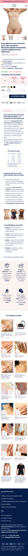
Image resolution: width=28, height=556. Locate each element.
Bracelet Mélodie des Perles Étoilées (6, 397)
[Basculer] (2, 111)
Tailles (3, 90)
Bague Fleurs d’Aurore (6, 458)
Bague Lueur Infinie (19, 356)
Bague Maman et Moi (20, 458)
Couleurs (3, 86)
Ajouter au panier (18, 96)
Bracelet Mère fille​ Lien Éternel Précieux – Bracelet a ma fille (6, 376)
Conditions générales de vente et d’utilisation (13, 501)
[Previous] (3, 21)
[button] (2, 5)
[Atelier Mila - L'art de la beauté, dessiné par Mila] (14, 5)
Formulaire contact (6, 518)
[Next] (24, 21)
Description (7, 111)
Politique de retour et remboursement (12, 496)
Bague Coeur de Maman (21, 417)
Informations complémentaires (14, 257)
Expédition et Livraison (7, 498)
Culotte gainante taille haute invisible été (20, 438)
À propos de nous (6, 521)
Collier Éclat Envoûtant (20, 397)
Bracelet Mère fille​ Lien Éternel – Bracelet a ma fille (6, 335)
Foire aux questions (6, 515)
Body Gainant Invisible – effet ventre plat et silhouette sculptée (7, 479)
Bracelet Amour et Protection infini (5, 418)
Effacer (25, 85)
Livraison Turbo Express (20, 334)
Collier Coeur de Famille (7, 438)
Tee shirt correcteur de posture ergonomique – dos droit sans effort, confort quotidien (20, 479)
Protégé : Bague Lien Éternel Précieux (20, 376)
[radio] (9, 87)
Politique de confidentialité (8, 507)
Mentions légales (6, 504)
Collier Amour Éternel (6, 356)
